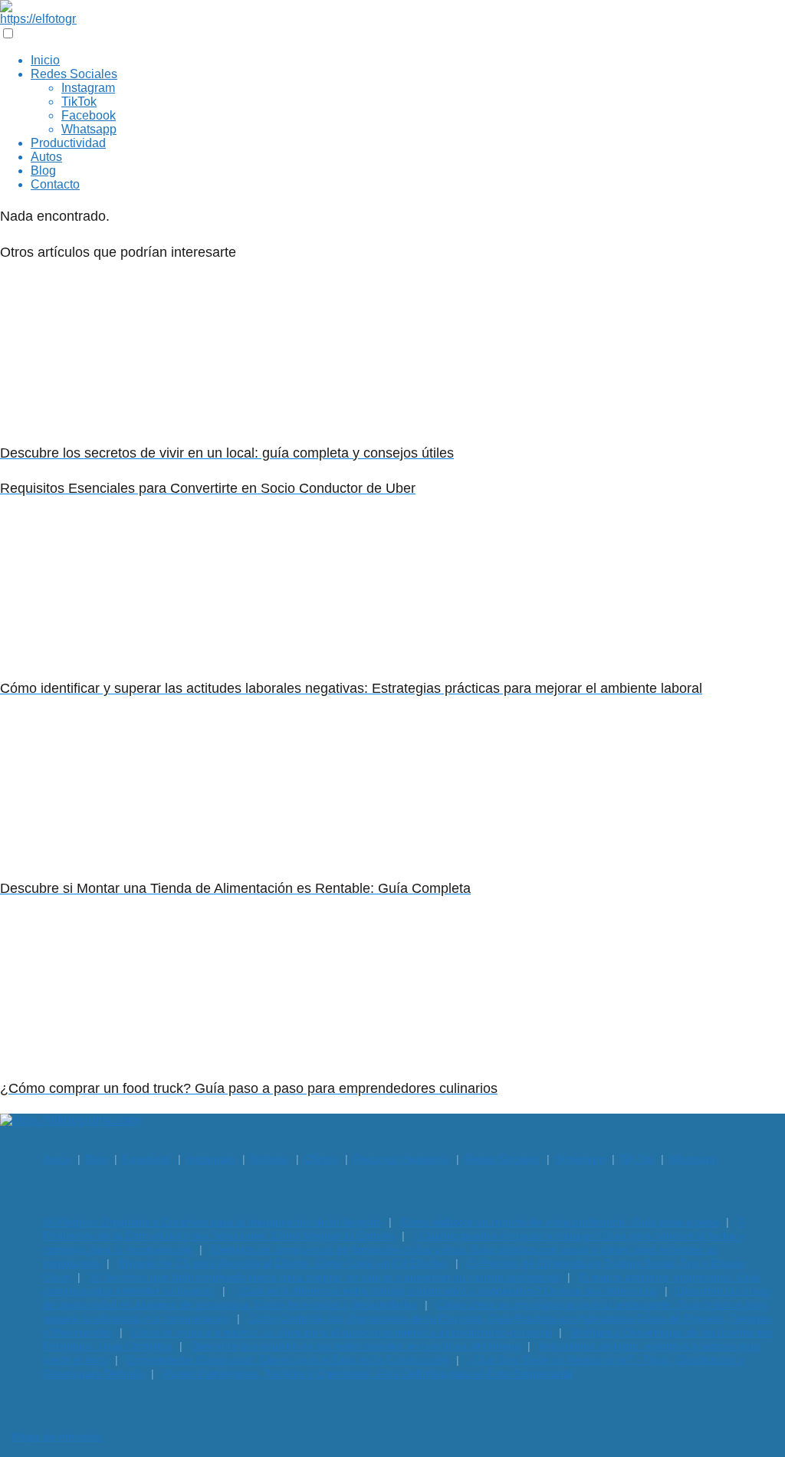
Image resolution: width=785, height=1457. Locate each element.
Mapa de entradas (56, 1436)
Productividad (68, 142)
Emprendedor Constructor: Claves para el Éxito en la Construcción (287, 1360)
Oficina (321, 1159)
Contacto (55, 184)
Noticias (270, 1159)
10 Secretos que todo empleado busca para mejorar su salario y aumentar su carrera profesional (324, 1277)
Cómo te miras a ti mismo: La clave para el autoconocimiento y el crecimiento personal (341, 1332)
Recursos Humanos (401, 1159)
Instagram (88, 87)
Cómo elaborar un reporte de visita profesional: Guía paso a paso (559, 1222)
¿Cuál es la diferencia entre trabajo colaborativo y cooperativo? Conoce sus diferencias (446, 1291)
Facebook (88, 115)
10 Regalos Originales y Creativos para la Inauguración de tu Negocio (212, 1222)
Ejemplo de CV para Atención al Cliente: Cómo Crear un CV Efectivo (283, 1263)
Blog (43, 170)
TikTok (79, 101)
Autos (46, 156)
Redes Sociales (74, 73)
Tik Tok (637, 1159)
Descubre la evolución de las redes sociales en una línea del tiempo (356, 1346)
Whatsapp (89, 129)
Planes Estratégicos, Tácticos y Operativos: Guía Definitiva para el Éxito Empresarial (367, 1373)
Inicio (45, 60)
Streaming (580, 1159)
